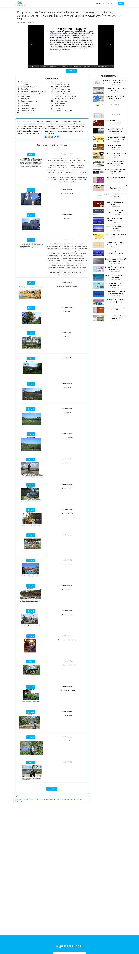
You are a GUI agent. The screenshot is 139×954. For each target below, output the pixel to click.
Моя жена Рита (61, 101)
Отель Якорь (25, 89)
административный (69, 799)
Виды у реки (25, 96)
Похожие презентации (63, 110)
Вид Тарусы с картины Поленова (33, 94)
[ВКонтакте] (46, 137)
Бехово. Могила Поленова (65, 98)
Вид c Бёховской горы (29, 101)
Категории (107, 3)
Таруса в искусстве (28, 110)
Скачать (71, 70)
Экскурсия (18, 799)
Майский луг (25, 103)
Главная (97, 3)
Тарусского (18, 801)
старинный (44, 799)
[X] (55, 137)
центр (79, 799)
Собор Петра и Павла (29, 86)
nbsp (37, 799)
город (59, 799)
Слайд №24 (59, 105)
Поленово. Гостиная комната (66, 94)
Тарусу (25, 799)
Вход (120, 3)
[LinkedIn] (58, 137)
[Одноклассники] (49, 137)
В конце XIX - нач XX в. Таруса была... (35, 91)
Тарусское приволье (28, 108)
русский (52, 799)
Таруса (31, 799)
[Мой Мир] (52, 137)
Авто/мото (30, 22)
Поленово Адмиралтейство (65, 96)
